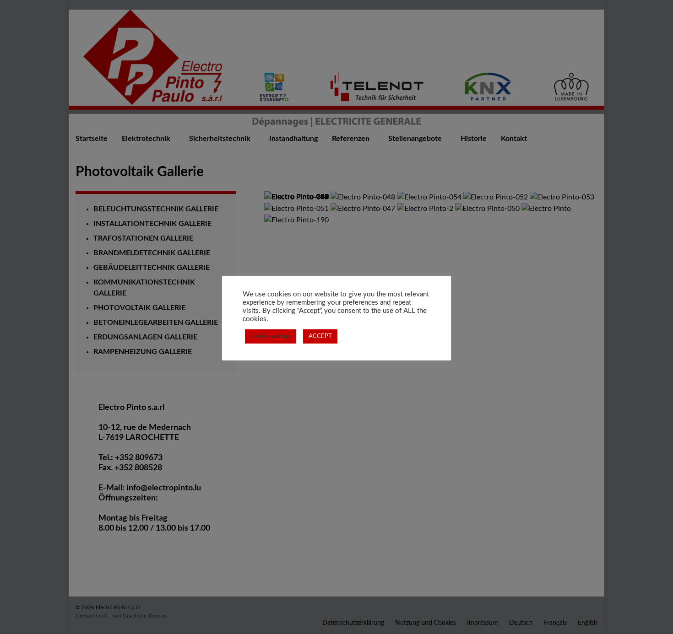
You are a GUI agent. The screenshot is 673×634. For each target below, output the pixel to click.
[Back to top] (652, 613)
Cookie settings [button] (270, 336)
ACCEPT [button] (320, 336)
